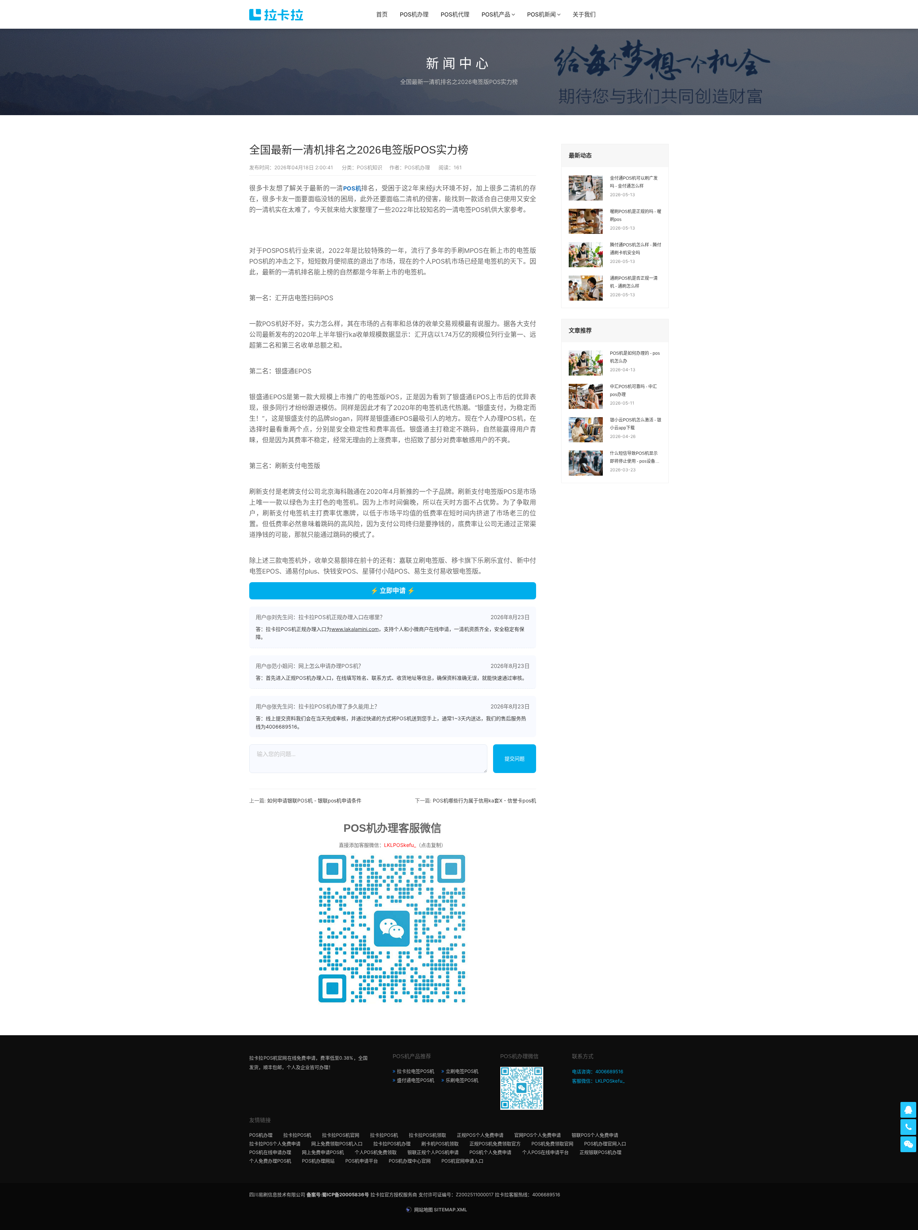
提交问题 (515, 758)
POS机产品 (496, 14)
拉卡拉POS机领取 (427, 1135)
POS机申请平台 (361, 1161)
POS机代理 (455, 14)
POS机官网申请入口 (462, 1161)
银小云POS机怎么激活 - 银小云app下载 (635, 424)
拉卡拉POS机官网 (340, 1135)
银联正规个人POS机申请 (433, 1152)
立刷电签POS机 (462, 1071)
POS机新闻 (541, 14)
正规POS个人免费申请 (480, 1135)
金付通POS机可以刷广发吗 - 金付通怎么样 (634, 182)
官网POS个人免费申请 (537, 1135)
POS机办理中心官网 (410, 1161)
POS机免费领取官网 (552, 1143)
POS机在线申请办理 (270, 1152)
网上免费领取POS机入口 (337, 1143)
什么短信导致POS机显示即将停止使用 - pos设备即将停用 (634, 458)
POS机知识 (369, 167)
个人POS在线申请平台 (545, 1152)
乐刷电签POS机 (462, 1080)
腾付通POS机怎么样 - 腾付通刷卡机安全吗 (635, 248)
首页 (382, 14)
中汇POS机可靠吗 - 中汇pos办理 (633, 390)
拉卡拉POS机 (297, 1135)
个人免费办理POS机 (270, 1161)
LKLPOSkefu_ (400, 845)
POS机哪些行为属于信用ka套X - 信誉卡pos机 (484, 800)
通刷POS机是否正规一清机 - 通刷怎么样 (634, 282)
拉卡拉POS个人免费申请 (275, 1143)
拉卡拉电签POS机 (415, 1071)
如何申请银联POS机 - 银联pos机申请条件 (314, 800)
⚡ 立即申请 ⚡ (392, 590)
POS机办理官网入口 (605, 1143)
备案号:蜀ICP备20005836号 (338, 1194)
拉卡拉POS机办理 (392, 1143)
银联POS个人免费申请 (595, 1135)
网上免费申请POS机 (323, 1152)
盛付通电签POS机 (415, 1080)
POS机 (352, 188)
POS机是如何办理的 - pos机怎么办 (635, 357)
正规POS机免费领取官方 (495, 1143)
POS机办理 (414, 14)
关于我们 (584, 14)
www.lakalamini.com (355, 629)
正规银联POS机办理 (600, 1152)
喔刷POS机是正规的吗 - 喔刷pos (635, 215)
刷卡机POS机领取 (440, 1143)
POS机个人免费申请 (490, 1152)
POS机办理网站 (318, 1161)
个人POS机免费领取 (376, 1152)
